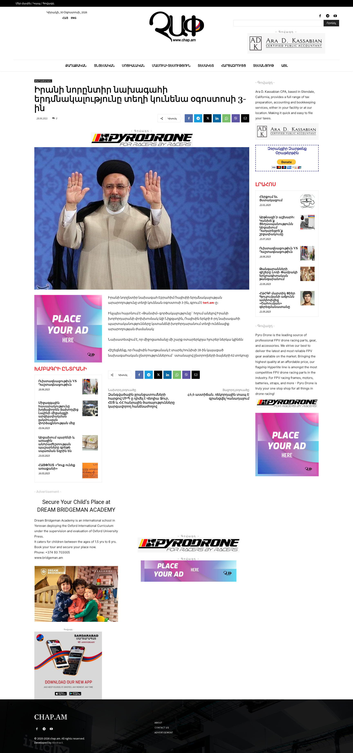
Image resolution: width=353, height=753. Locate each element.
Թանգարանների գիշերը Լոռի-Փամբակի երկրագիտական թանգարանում (278, 274)
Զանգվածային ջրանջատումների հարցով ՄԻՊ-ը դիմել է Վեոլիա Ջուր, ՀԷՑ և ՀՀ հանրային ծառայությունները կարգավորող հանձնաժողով (141, 401)
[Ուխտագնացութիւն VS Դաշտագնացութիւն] (90, 386)
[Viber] (236, 118)
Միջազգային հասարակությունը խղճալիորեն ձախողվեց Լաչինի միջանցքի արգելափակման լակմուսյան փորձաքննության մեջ (58, 413)
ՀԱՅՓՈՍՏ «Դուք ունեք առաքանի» (56, 467)
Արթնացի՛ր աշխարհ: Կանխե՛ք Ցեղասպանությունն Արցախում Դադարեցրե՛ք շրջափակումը (277, 225)
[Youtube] (335, 16)
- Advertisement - (47, 492)
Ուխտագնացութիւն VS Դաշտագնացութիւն (57, 383)
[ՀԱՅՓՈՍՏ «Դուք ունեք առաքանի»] (90, 470)
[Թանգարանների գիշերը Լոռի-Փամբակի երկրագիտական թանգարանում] (307, 274)
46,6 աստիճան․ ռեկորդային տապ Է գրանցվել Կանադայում (218, 397)
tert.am (208, 302)
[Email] (245, 118)
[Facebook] (320, 16)
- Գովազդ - (265, 82)
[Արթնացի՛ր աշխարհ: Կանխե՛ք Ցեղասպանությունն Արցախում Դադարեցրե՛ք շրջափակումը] (307, 222)
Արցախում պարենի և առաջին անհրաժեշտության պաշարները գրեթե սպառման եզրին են (56, 444)
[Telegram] (328, 16)
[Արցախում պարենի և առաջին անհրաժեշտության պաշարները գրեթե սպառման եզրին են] (90, 443)
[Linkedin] (217, 118)
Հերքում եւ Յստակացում (271, 198)
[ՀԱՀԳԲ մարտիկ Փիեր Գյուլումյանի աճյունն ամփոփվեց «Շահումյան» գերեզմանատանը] (307, 298)
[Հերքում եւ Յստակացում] (307, 201)
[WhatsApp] (226, 118)
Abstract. (57, 742)
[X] (207, 118)
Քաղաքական (43, 81)
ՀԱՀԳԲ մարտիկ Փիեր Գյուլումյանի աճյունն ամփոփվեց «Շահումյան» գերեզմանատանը (277, 300)
